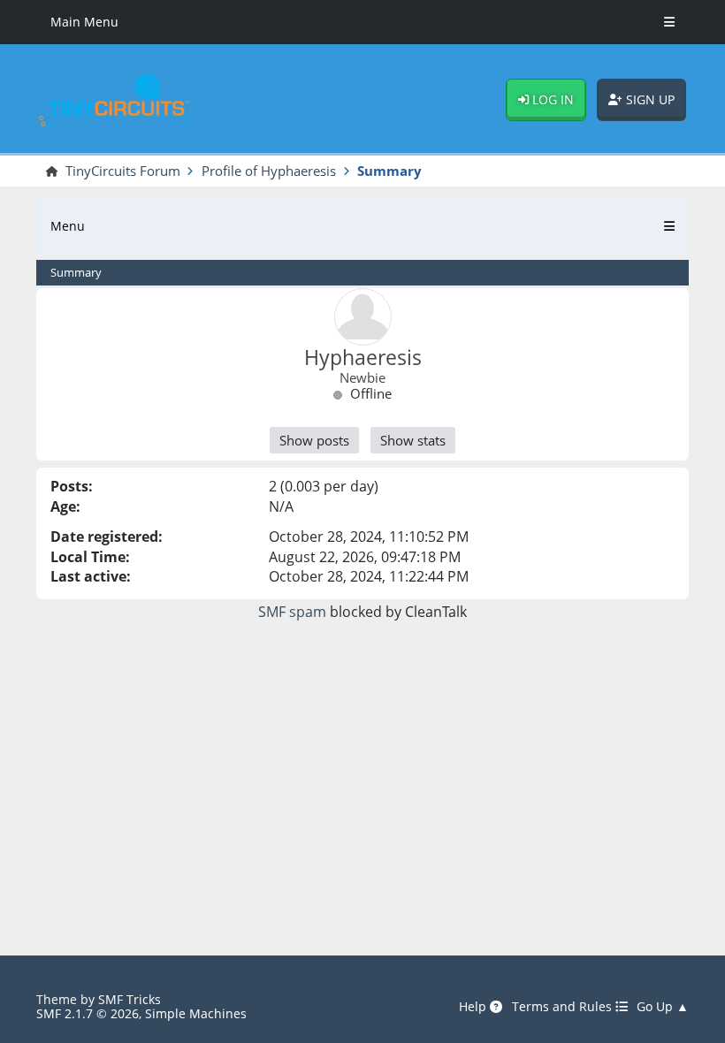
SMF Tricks (129, 999)
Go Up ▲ (663, 1007)
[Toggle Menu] (669, 22)
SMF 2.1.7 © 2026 (87, 1013)
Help (474, 1007)
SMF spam (292, 611)
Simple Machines (196, 1013)
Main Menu (84, 21)
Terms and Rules (563, 1007)
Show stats (413, 440)
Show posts (314, 440)
